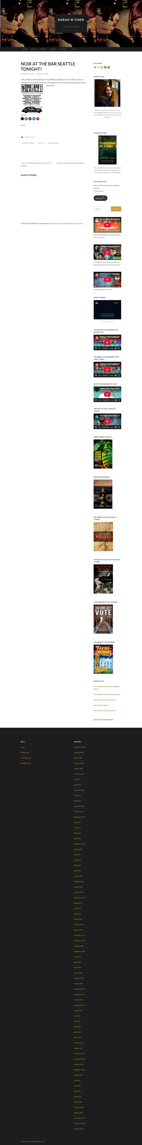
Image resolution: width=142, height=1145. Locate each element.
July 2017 (77, 1016)
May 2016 (77, 1091)
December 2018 (79, 935)
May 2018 (77, 962)
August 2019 (78, 903)
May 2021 (77, 833)
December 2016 (79, 1053)
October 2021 (79, 811)
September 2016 (79, 1070)
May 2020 (77, 865)
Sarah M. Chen (42, 74)
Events (53, 49)
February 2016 (79, 1107)
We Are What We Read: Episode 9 (105, 710)
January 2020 (78, 887)
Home (25, 49)
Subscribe (99, 198)
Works (42, 49)
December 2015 (79, 1118)
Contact (64, 49)
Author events (30, 137)
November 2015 (79, 1123)
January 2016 (78, 1113)
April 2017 (77, 1032)
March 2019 (78, 919)
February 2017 (79, 1043)
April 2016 (77, 1096)
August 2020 (78, 849)
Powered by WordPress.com (32, 1141)
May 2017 (77, 1027)
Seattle (41, 143)
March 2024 (78, 758)
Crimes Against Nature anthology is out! (107, 694)
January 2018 (78, 984)
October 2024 (79, 752)
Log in (23, 747)
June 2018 (77, 957)
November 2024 (79, 747)
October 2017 (79, 1000)
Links (73, 49)
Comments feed (26, 758)
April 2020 (77, 871)
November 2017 (79, 994)
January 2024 (78, 768)
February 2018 (79, 978)
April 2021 (77, 838)
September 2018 (79, 951)
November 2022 (79, 790)
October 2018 (79, 946)
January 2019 (78, 930)
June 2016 (77, 1086)
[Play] (96, 348)
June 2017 (77, 1021)
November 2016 (79, 1059)
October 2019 (79, 892)
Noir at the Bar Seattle (101, 705)
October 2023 (79, 774)
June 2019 (77, 908)
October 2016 (79, 1064)
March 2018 (78, 973)
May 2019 (77, 914)
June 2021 (77, 828)
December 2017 (79, 989)
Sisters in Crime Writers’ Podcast (104, 700)
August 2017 (78, 1010)
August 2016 (78, 1075)
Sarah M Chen (71, 19)
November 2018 (79, 940)
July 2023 (77, 779)
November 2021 (79, 806)
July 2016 (77, 1080)
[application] (107, 342)
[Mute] (116, 348)
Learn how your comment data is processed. (66, 223)
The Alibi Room (53, 143)
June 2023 (77, 785)
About (33, 49)
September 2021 (79, 817)
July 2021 (77, 822)
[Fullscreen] (119, 348)
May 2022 (77, 795)
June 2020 (77, 860)
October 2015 (79, 1129)
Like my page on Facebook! (103, 720)
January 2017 (78, 1048)
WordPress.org (26, 763)
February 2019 (79, 924)
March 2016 (78, 1102)
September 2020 (79, 844)
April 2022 (77, 801)
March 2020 (78, 876)
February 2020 (79, 881)
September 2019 (79, 897)
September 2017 (79, 1005)
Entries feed (25, 752)
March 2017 (78, 1037)
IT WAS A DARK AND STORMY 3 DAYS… (71, 163)
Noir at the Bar (28, 143)
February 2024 (79, 763)
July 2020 (77, 854)
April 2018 (77, 967)
